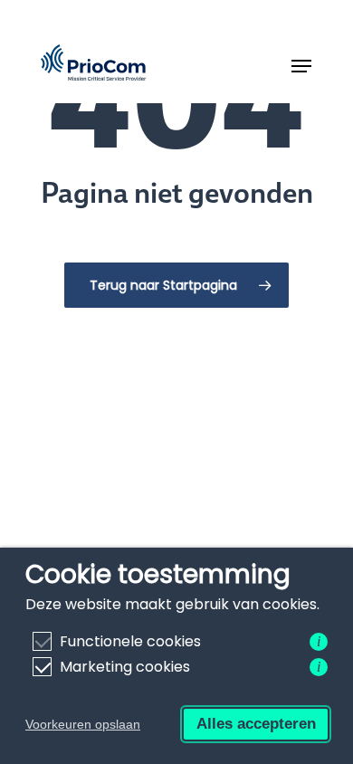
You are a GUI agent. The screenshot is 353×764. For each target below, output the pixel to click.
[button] (301, 66)
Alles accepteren (256, 723)
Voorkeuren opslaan (82, 724)
